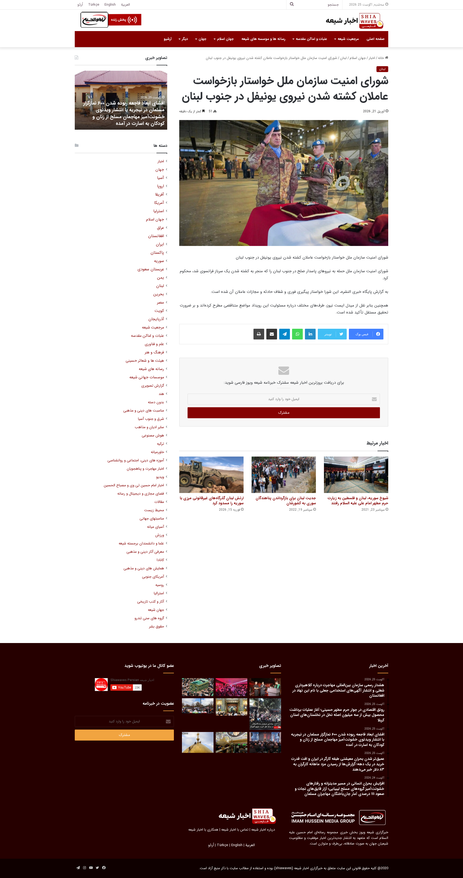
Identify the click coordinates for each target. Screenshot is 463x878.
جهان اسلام (225, 39)
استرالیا (159, 593)
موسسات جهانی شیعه (146, 377)
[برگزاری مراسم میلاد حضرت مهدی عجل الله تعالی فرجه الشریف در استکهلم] (231, 687)
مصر (160, 302)
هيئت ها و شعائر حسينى (145, 361)
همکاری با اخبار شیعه (203, 829)
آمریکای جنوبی (153, 577)
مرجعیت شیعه (348, 39)
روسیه (159, 585)
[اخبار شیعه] (349, 20)
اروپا (160, 186)
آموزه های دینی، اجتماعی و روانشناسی (135, 460)
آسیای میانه (155, 527)
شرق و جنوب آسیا (151, 419)
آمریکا (159, 203)
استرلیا (158, 211)
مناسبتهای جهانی (152, 518)
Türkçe (93, 5)
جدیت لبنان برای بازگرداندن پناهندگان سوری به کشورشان (286, 500)
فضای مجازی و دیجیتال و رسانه (140, 493)
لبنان (343, 58)
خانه (381, 58)
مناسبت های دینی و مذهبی (143, 410)
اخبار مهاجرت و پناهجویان (145, 469)
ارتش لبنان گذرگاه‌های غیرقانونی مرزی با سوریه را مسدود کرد (212, 500)
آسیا (160, 178)
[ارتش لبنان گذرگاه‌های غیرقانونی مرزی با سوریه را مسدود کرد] (211, 475)
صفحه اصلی (375, 39)
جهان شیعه (156, 610)
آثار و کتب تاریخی (150, 601)
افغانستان (156, 236)
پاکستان (157, 253)
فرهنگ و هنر (154, 352)
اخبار (372, 58)
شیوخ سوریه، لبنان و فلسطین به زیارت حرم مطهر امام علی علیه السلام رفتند (358, 500)
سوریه (159, 261)
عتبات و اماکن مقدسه (311, 39)
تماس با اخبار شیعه (234, 829)
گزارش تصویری (152, 385)
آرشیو (167, 39)
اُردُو (80, 5)
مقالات (159, 502)
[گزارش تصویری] (265, 714)
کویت (159, 311)
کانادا (160, 560)
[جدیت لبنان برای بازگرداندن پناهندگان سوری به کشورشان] (284, 475)
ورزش (159, 535)
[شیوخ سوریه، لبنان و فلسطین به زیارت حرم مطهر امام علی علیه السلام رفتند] (356, 475)
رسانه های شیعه (151, 369)
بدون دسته (156, 402)
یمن (160, 278)
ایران (160, 244)
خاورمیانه (157, 452)
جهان (202, 39)
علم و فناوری (154, 344)
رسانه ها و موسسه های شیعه (263, 39)
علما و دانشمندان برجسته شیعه (141, 543)
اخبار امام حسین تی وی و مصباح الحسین (134, 485)
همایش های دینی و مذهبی (144, 568)
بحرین (158, 294)
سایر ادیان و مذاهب (149, 427)
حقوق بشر (156, 626)
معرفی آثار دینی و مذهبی (145, 552)
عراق (160, 228)
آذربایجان (156, 319)
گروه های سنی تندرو (149, 618)
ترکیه (160, 444)
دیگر (185, 39)
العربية (125, 5)
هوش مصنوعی (153, 435)
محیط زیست (154, 510)
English (110, 5)
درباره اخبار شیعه (263, 829)
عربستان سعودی (150, 269)
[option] (121, 100)
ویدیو (160, 477)
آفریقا (159, 194)
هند (161, 394)
